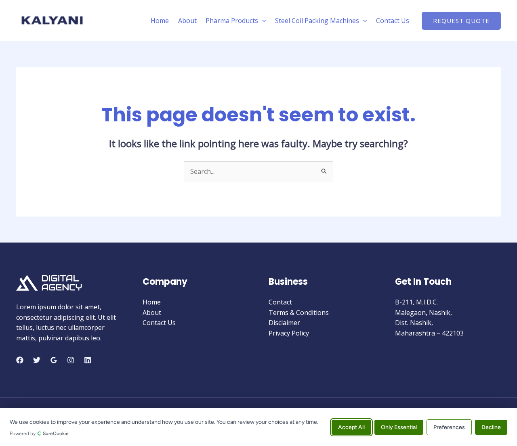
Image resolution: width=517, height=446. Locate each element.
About (187, 20)
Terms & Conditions (299, 312)
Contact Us (392, 20)
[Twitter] (36, 360)
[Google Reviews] (53, 360)
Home (160, 20)
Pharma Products (232, 20)
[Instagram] (70, 360)
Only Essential (399, 426)
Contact (280, 302)
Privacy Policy (289, 333)
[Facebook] (19, 360)
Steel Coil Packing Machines (317, 20)
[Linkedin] (87, 360)
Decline (491, 426)
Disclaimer (284, 322)
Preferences (449, 426)
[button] (262, 20)
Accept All (351, 426)
